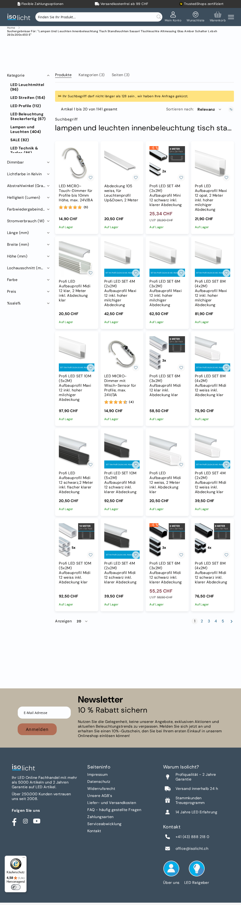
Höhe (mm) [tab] (17, 256)
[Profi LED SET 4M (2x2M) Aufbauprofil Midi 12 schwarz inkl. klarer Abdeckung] (122, 540)
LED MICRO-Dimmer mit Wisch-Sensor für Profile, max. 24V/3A (120, 385)
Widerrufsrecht (101, 788)
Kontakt (94, 830)
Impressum (97, 774)
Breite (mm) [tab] (18, 244)
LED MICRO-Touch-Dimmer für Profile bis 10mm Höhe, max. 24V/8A (76, 193)
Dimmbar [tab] (15, 162)
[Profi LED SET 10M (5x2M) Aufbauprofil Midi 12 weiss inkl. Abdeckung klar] (76, 540)
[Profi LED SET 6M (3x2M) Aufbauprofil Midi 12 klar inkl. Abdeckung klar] (167, 353)
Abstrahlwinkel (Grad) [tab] (27, 185)
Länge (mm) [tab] (18, 232)
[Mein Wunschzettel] (195, 17)
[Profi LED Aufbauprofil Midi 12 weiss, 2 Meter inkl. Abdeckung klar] (167, 450)
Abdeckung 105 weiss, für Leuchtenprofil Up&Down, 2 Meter (121, 193)
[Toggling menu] (231, 17)
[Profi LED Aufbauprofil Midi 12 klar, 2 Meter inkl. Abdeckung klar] (76, 259)
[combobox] (98, 17)
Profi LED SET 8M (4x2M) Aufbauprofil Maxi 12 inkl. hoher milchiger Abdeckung (211, 293)
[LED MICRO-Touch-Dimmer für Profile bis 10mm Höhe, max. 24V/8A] (76, 163)
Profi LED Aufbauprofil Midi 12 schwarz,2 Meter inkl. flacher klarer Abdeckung (76, 482)
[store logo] (20, 17)
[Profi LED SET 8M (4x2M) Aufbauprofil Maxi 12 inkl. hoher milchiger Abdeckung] (212, 259)
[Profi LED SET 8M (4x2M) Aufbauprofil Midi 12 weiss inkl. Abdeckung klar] (212, 353)
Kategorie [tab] (15, 75)
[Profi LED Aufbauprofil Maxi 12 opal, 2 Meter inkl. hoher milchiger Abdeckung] (212, 163)
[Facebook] (14, 821)
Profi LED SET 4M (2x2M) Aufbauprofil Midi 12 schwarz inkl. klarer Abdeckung (120, 573)
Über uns (171, 882)
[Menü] (24, 858)
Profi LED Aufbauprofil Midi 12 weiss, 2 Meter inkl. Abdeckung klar (165, 482)
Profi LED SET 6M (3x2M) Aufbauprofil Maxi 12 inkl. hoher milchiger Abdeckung (165, 293)
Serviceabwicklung (104, 823)
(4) (131, 402)
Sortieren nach (179, 109)
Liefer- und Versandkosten (111, 802)
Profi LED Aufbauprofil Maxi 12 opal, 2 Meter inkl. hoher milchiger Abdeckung (211, 198)
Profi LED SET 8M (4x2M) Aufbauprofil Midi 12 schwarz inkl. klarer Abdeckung (211, 573)
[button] (210, 109)
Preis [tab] (11, 291)
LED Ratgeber (196, 882)
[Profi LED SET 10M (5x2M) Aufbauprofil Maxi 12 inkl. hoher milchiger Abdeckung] (76, 353)
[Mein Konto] (173, 17)
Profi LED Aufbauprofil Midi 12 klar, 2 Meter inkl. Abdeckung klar (74, 291)
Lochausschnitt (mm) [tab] (26, 267)
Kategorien (92, 74)
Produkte (63, 74)
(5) (86, 207)
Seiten (121, 74)
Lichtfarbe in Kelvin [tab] (24, 174)
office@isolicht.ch (192, 848)
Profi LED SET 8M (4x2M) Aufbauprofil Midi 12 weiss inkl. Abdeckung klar (210, 385)
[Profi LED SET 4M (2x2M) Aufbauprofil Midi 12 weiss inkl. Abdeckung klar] (212, 450)
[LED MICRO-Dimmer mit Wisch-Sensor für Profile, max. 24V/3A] (122, 353)
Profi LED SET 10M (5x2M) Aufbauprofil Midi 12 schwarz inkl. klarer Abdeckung (120, 482)
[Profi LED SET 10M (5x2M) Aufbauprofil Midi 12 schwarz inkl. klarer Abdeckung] (122, 450)
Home (11, 28)
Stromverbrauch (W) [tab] (25, 220)
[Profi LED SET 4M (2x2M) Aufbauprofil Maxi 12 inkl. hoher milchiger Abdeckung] (122, 259)
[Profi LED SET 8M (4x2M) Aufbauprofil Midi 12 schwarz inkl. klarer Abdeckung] (212, 540)
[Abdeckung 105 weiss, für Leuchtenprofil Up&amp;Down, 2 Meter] (122, 163)
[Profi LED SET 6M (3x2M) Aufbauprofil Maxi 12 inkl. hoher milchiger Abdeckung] (167, 259)
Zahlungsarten (100, 816)
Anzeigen (63, 621)
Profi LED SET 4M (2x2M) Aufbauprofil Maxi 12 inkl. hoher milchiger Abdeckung (120, 293)
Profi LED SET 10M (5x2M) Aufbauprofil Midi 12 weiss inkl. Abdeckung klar (75, 573)
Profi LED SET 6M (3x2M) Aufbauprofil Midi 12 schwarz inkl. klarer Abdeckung (165, 573)
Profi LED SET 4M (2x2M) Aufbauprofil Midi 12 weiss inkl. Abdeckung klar (210, 482)
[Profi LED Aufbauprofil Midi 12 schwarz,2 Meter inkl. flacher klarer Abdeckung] (76, 450)
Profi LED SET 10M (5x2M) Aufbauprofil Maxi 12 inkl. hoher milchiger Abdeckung (75, 388)
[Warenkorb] (218, 17)
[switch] (15, 887)
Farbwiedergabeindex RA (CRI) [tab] (29, 209)
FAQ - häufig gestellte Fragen (114, 809)
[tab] (63, 74)
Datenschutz (98, 781)
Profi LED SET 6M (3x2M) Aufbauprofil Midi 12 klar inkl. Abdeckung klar (165, 385)
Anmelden (37, 729)
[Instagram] (25, 821)
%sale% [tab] (14, 303)
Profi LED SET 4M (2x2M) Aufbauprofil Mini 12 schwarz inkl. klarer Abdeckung (165, 195)
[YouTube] (36, 821)
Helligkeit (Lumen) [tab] (23, 197)
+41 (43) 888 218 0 (192, 837)
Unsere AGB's (99, 795)
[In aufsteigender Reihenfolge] (231, 109)
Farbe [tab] (12, 279)
